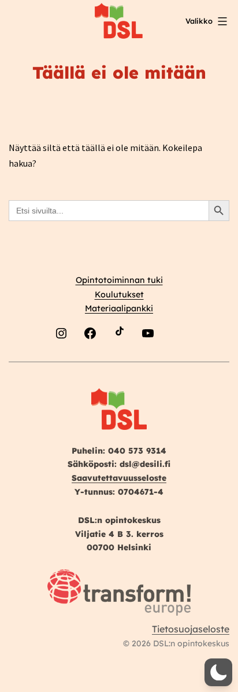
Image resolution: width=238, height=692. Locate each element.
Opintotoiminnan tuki (119, 280)
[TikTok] (119, 361)
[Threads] (176, 361)
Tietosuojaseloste (190, 629)
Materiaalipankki (119, 308)
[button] (218, 672)
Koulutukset (119, 294)
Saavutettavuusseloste (119, 478)
